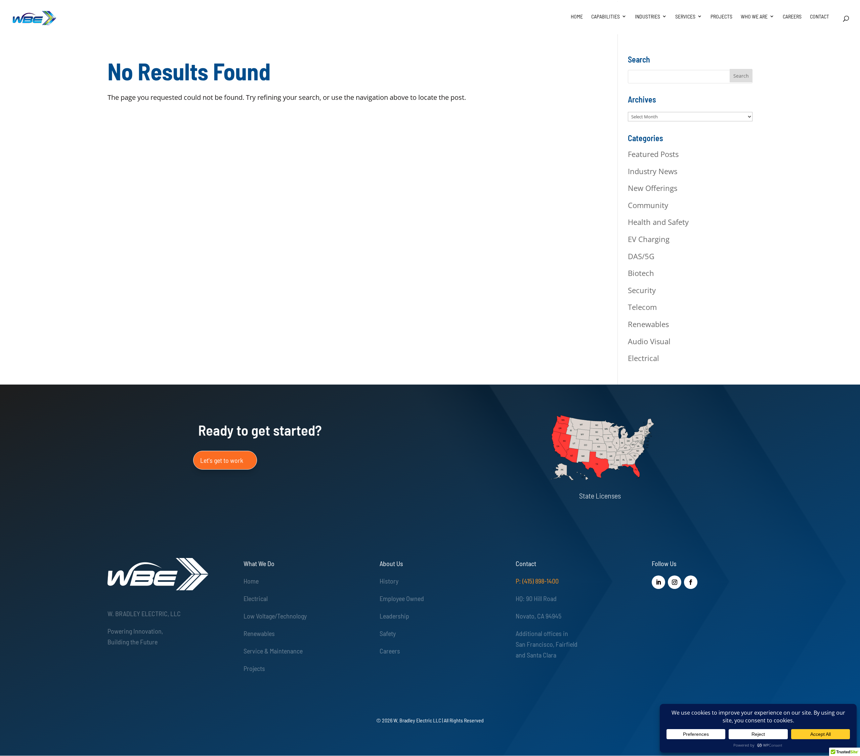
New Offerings (652, 188)
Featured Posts (653, 154)
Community (648, 205)
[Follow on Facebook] (690, 582)
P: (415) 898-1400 (537, 581)
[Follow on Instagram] (674, 582)
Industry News (652, 171)
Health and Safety (658, 222)
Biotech (641, 273)
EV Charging (649, 239)
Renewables (648, 324)
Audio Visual (649, 341)
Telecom (642, 307)
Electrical (643, 358)
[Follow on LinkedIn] (658, 582)
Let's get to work (221, 460)
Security (642, 290)
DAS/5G (641, 256)
